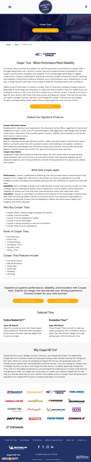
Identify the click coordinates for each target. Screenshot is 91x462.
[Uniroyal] (76, 419)
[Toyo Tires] (56, 419)
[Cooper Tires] (56, 392)
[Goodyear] (35, 401)
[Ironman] (76, 401)
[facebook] (39, 447)
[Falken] (76, 392)
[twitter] (43, 447)
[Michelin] (56, 410)
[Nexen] (76, 410)
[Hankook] (56, 401)
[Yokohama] (14, 427)
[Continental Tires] (35, 392)
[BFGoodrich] (14, 392)
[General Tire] (14, 401)
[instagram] (48, 447)
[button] (10, 7)
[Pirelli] (35, 419)
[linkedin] (52, 447)
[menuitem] (10, 440)
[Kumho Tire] (14, 410)
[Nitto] (14, 419)
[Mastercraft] (35, 410)
